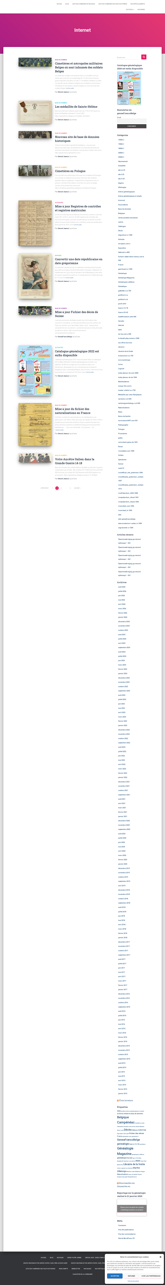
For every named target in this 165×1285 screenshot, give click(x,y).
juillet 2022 (122, 751)
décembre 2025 (124, 621)
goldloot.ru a (123, 295)
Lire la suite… (70, 88)
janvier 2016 (122, 1041)
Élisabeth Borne (132, 1177)
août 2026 (121, 587)
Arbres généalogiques (126, 192)
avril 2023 (121, 712)
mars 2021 (122, 808)
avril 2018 (121, 924)
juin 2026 (121, 595)
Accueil (59, 4)
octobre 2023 (123, 686)
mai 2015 (121, 1076)
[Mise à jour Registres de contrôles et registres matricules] (35, 223)
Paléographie (123, 425)
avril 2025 (121, 643)
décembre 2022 (124, 730)
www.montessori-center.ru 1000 (130, 523)
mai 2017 (121, 972)
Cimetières (138, 1123)
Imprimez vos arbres (129, 1161)
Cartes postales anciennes (128, 218)
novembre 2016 (124, 998)
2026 (119, 1111)
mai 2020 (121, 847)
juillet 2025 (122, 639)
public (120, 438)
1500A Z (121, 144)
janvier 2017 (122, 989)
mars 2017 (122, 981)
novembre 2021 (124, 786)
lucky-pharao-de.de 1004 (127, 377)
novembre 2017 (124, 946)
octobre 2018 (123, 899)
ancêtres (123, 1111)
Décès (120, 231)
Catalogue (122, 226)
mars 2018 (122, 929)
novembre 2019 (124, 873)
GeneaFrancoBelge (128, 1139)
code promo (132, 1126)
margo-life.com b (124, 386)
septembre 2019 (124, 881)
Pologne (121, 429)
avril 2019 (121, 886)
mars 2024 (122, 665)
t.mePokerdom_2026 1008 (128, 493)
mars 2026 (122, 608)
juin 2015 (121, 1072)
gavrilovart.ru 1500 (125, 269)
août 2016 (121, 1011)
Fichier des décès (136, 1133)
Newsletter (76, 1269)
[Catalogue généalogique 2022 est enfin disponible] (35, 370)
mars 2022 (122, 769)
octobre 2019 (123, 877)
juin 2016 (121, 1020)
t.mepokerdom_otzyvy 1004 (128, 502)
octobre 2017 (123, 950)
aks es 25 (121, 170)
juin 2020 (121, 842)
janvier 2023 (122, 725)
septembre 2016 (124, 1007)
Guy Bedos (142, 1144)
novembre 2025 (124, 626)
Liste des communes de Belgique (83, 4)
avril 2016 (121, 1028)
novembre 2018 (124, 894)
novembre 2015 (124, 1050)
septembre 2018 (124, 903)
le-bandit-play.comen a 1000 (128, 338)
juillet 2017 (122, 964)
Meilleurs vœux (130, 1171)
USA (119, 515)
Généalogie (122, 273)
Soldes (120, 455)
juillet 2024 (122, 656)
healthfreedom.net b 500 (127, 317)
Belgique (121, 213)
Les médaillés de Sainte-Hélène (76, 106)
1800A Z (121, 148)
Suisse (120, 464)
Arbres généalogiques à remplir (130, 196)
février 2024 (122, 669)
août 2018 (121, 907)
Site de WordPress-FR (126, 1238)
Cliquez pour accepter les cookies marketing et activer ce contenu (132, 1208)
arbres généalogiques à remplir (135, 1111)
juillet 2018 (122, 912)
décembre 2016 (124, 994)
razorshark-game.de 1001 (128, 442)
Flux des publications (126, 1230)
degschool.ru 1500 (125, 235)
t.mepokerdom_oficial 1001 (128, 497)
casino (120, 222)
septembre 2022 (124, 743)
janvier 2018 (122, 937)
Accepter (115, 1276)
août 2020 (121, 834)
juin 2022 (121, 756)
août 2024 (121, 652)
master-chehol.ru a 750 (126, 390)
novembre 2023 (124, 682)
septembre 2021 (124, 795)
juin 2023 (121, 704)
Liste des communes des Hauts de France (112, 4)
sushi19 (121, 468)
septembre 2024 (124, 647)
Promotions (122, 433)
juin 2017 (121, 968)
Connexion (122, 1225)
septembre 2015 (124, 1059)
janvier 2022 (122, 777)
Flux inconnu (126, 1100)
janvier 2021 (122, 816)
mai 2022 (121, 760)
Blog (67, 4)
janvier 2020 (122, 864)
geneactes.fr (135, 1136)
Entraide (58, 255)
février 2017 (122, 985)
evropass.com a (124, 244)
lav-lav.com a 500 (124, 334)
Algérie (121, 183)
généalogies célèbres (138, 1154)
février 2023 (122, 721)
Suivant (77, 488)
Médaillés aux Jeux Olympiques (130, 395)
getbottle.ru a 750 (124, 291)
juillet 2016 (122, 1015)
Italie (120, 330)
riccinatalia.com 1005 (126, 451)
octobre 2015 (123, 1054)
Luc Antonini (129, 1168)
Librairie (121, 347)
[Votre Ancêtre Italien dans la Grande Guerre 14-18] (35, 458)
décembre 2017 (124, 942)
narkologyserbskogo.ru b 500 (129, 403)
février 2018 (122, 933)
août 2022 (121, 747)
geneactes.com (127, 1136)
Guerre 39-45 (123, 312)
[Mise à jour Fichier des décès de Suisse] (35, 310)
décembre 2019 (124, 868)
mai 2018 (121, 920)
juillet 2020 (122, 838)
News (120, 412)
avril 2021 (121, 803)
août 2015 (121, 1063)
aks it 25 (121, 174)
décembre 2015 (124, 1046)
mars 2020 (122, 855)
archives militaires (124, 1113)
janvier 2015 (122, 1093)
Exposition (122, 248)
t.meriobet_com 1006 (126, 506)
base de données (137, 1113)
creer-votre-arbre (74, 1257)
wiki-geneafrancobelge (126, 519)
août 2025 (121, 634)
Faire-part (126, 1133)
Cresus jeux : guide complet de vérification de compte (104, 1257)
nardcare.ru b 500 (124, 399)
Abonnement (123, 161)
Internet (121, 325)
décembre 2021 (124, 782)
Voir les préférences (151, 1276)
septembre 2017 (124, 955)
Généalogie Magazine (126, 278)
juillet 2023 (122, 699)
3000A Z (121, 157)
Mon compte (63, 1269)
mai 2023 (121, 708)
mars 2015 (122, 1085)
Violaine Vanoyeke (122, 1177)
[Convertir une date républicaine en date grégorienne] (35, 276)
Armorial (121, 200)
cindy (142, 1123)
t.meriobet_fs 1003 (125, 510)
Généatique (122, 286)
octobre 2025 (123, 630)
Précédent (45, 488)
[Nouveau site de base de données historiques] (35, 134)
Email (119, 117)
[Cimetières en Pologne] (35, 170)
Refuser (131, 1276)
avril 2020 (121, 851)
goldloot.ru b (123, 299)
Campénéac (126, 1122)
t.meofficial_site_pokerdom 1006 (130, 473)
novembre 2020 (124, 825)
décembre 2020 (124, 821)
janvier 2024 (122, 673)
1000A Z (121, 140)
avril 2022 (121, 764)
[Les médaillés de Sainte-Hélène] (35, 112)
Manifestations (123, 382)
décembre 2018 (124, 890)
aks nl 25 (121, 179)
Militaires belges (140, 1171)
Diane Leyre (120, 1130)
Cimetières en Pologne (70, 171)
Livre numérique (124, 360)
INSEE (138, 1161)
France (120, 265)
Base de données (61, 60)
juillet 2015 (122, 1067)
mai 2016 (121, 1024)
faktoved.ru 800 (124, 252)
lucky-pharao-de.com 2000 (128, 373)
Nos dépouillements (138, 4)
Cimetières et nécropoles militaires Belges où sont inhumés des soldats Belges (79, 67)
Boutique (129, 9)
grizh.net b (122, 304)
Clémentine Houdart (122, 1126)
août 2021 (121, 799)
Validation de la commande (82, 1274)
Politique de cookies (133, 1281)
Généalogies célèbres (126, 282)
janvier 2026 (122, 617)
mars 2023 (122, 717)
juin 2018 (121, 916)
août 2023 (121, 695)
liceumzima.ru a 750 (125, 356)
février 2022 (122, 773)
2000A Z (121, 153)
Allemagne (122, 187)
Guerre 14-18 (123, 308)
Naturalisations (124, 408)
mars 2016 (122, 1033)
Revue (120, 446)
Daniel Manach (140, 1126)
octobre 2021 (123, 790)
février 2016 (122, 1037)
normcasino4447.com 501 (128, 420)
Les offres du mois (125, 343)
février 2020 (122, 860)
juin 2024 (121, 660)
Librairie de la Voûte (125, 351)
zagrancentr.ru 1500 (125, 528)
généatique (121, 1158)
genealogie (123, 1143)
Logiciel (121, 369)
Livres (120, 364)
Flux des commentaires (127, 1234)
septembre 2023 (124, 691)
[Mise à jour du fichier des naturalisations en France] (35, 424)
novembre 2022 (124, 734)
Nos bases (141, 9)
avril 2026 (121, 604)
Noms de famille (124, 416)
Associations (123, 205)
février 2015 (122, 1089)
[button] (160, 1257)
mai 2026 (121, 600)
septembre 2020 (124, 829)
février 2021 (122, 812)
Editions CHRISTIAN (139, 1130)
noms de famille (133, 1174)
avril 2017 (121, 976)
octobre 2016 (123, 1002)
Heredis (121, 321)
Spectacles (122, 459)
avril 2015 (121, 1080)
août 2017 (121, 959)
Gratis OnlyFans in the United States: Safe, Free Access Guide (45, 1263)
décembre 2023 (124, 678)
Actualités (59, 202)
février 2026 (122, 613)
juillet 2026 (122, 591)
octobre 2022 (123, 738)
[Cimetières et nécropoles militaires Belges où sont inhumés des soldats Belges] (35, 62)
